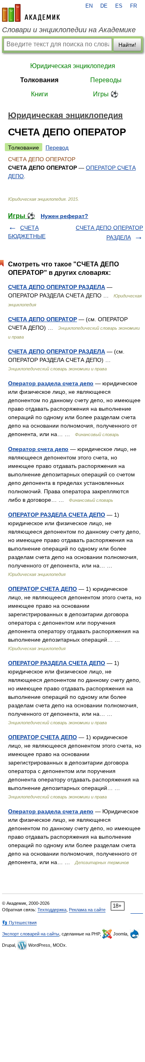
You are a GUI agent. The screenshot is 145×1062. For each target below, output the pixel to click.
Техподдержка (51, 909)
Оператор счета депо (38, 449)
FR (133, 6)
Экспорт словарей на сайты (30, 933)
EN (89, 6)
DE (104, 6)
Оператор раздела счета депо (50, 383)
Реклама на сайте (87, 909)
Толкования (39, 80)
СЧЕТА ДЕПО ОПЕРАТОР (42, 319)
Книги (39, 94)
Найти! (127, 45)
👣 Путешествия (19, 922)
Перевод (57, 147)
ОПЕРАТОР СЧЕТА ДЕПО (42, 589)
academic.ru (31, 13)
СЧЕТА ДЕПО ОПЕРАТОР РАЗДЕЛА (56, 287)
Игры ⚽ (105, 94)
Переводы (106, 80)
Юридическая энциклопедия (72, 65)
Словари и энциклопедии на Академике (69, 30)
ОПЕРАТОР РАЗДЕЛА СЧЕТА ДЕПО (56, 514)
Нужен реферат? (64, 216)
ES (118, 6)
